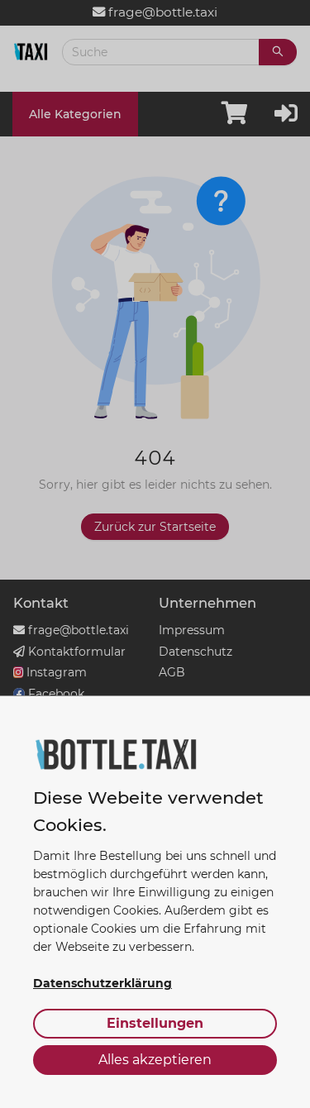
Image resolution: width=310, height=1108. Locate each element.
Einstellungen (155, 1023)
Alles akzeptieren (155, 1059)
